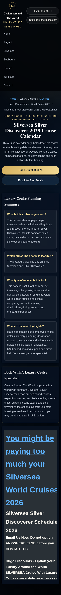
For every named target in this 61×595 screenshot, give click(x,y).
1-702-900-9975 (43, 11)
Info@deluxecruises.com (43, 20)
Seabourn (9, 59)
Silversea (9, 51)
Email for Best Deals (30, 180)
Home (7, 33)
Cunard (8, 68)
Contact (8, 85)
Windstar (9, 76)
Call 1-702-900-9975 (30, 170)
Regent (8, 42)
